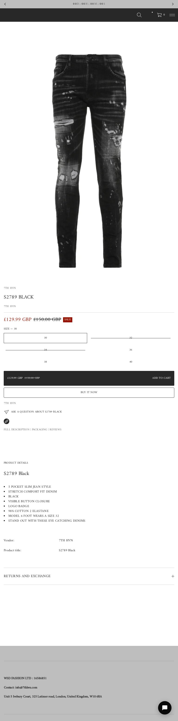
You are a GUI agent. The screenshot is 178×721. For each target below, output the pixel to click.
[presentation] (89, 153)
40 (130, 362)
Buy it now (89, 392)
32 (130, 338)
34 (45, 350)
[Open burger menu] (172, 15)
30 (45, 338)
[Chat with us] (165, 708)
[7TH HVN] (26, 15)
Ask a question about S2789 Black (36, 412)
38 (45, 362)
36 (130, 350)
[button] (139, 15)
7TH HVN (10, 288)
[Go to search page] (139, 15)
